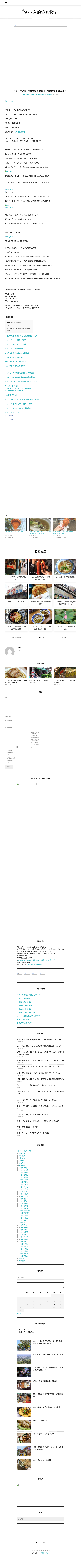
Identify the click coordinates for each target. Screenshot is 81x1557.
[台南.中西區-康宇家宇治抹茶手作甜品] (16, 524)
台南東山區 (24, 1170)
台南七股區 (24, 1254)
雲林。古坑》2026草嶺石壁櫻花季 (29, 1127)
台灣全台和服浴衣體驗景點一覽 (28, 995)
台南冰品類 (48, 94)
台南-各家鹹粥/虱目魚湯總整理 (28, 1016)
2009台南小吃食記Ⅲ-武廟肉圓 (38, 680)
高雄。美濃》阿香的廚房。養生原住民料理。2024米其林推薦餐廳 (47, 1342)
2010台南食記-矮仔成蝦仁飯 (14, 391)
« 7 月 (19, 1314)
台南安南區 (24, 1230)
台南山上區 (24, 1196)
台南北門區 (24, 1175)
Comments (16, 638)
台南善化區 (24, 1256)
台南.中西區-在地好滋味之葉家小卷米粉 (18, 388)
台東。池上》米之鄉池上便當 (43, 1434)
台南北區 (23, 1223)
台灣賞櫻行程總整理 (24, 1006)
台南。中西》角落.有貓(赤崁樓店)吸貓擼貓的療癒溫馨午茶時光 (39, 1046)
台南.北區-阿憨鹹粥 (11, 395)
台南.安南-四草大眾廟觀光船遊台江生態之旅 (19, 373)
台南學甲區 (24, 1237)
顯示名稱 (8, 716)
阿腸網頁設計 (44, 1553)
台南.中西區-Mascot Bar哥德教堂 (15, 344)
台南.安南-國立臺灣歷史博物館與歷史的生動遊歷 (21, 377)
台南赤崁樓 (24, 1206)
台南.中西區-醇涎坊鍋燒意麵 (14, 357)
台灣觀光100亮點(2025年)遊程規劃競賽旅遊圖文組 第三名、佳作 (36, 960)
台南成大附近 (25, 1211)
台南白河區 (24, 1244)
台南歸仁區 (24, 1199)
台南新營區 (24, 1182)
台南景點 (23, 1201)
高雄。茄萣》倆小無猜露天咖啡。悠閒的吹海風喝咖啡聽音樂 (48, 1369)
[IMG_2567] (9, 190)
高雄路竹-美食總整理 (24, 1023)
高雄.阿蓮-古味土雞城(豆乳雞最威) (45, 1381)
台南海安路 (34, 94)
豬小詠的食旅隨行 (9, 415)
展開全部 (20, 1151)
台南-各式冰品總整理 (24, 1019)
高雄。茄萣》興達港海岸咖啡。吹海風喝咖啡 (48, 1395)
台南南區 (23, 1225)
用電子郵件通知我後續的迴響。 (11, 753)
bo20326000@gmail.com (35, 964)
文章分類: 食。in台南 (11, 386)
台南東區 (23, 1220)
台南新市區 (24, 1187)
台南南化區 (24, 1194)
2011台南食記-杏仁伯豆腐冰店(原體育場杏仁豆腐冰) (22, 399)
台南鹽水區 (24, 1242)
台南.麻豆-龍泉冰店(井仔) (16, 602)
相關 (8, 331)
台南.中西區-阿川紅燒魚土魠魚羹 (15, 340)
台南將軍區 (24, 1184)
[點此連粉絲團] (20, 132)
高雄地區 (22, 1160)
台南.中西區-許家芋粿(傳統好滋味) (16, 362)
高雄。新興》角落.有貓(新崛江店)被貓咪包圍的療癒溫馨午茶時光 (39, 1040)
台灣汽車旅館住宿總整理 (26, 1013)
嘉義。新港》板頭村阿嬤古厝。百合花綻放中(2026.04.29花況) (38, 1067)
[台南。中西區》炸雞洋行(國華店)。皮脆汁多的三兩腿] (64, 524)
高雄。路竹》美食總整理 (42, 1460)
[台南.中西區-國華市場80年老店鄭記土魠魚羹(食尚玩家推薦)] (40, 524)
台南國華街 (26, 94)
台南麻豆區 (24, 1232)
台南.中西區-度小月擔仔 (12, 412)
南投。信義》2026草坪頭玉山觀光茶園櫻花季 (33, 1133)
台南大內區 (24, 1249)
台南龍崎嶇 (24, 1177)
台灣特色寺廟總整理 (24, 1002)
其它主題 (22, 1261)
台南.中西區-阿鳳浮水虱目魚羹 (15, 366)
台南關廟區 (24, 1239)
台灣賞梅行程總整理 (24, 1009)
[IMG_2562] (9, 171)
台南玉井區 (24, 1246)
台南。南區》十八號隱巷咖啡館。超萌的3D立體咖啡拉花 (37, 1085)
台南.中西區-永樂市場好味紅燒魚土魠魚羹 (18, 404)
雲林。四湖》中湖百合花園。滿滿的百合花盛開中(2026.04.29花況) (40, 1060)
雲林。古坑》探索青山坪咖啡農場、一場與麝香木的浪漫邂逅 (38, 1121)
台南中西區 (41, 94)
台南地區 (22, 1165)
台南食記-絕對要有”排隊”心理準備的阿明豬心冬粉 (21, 381)
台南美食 (22, 1163)
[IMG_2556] (9, 101)
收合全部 (27, 1151)
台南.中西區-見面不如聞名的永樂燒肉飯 (18, 408)
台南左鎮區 (24, 1180)
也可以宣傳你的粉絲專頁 (11, 420)
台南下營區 (24, 1172)
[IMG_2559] (9, 205)
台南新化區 (24, 1251)
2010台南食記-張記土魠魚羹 (65, 577)
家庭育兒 (22, 1153)
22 (54, 1304)
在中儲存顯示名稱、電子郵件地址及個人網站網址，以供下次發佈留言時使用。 (34, 740)
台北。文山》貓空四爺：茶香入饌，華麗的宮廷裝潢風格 (48, 1448)
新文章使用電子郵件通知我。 (11, 760)
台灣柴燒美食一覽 (23, 999)
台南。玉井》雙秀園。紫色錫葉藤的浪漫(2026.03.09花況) (37, 1100)
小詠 (65, 638)
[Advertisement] (40, 441)
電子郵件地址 (8, 722)
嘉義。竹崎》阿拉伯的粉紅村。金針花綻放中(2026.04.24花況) (38, 1073)
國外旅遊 (22, 1156)
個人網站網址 (8, 727)
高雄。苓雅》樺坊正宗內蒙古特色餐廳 (46, 1407)
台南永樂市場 (25, 1213)
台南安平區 (24, 1227)
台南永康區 (24, 1218)
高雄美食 (22, 1158)
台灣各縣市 (22, 1258)
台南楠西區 (24, 1168)
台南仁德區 (24, 1189)
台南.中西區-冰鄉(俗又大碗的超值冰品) (19, 328)
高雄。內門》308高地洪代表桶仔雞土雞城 (48, 1354)
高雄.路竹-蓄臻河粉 (40, 1420)
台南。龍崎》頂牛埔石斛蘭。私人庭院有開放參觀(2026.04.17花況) (40, 1079)
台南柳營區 (24, 1191)
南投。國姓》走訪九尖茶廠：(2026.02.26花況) (33, 1115)
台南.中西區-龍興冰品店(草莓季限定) (17, 353)
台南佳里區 (24, 1234)
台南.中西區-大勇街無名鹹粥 (14, 348)
